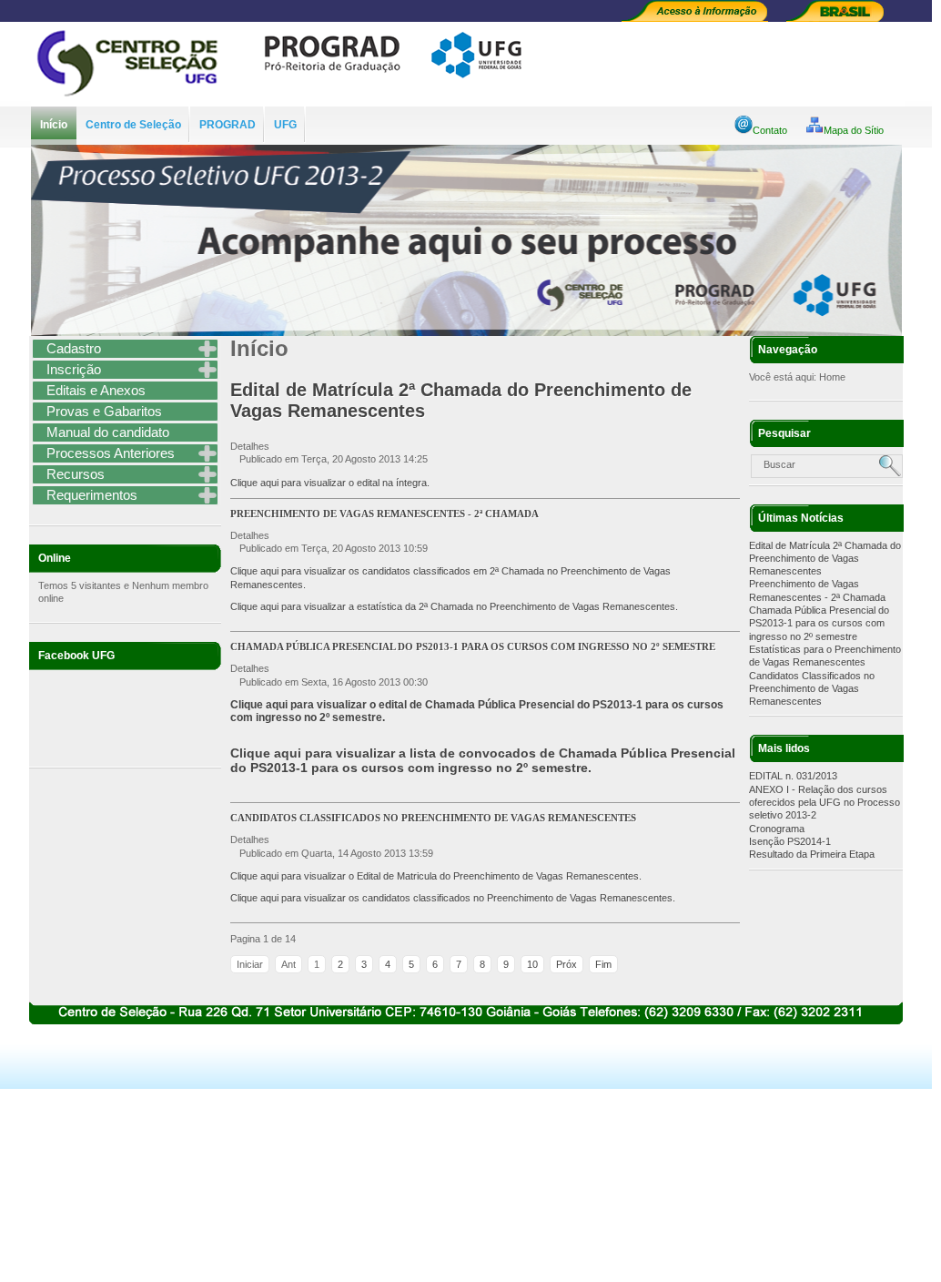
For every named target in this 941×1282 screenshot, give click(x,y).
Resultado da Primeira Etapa (812, 854)
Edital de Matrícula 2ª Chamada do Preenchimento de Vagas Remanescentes (825, 558)
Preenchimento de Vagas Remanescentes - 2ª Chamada (384, 513)
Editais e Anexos (96, 390)
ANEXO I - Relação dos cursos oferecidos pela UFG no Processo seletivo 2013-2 (824, 802)
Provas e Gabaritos (104, 411)
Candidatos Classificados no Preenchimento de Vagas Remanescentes (812, 688)
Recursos (75, 474)
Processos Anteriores (110, 453)
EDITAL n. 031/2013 (793, 775)
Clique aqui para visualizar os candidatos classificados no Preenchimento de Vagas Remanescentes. (452, 897)
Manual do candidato (107, 432)
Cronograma (776, 828)
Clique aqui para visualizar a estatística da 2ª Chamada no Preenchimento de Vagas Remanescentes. (454, 606)
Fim (603, 964)
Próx (566, 964)
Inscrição (73, 369)
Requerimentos (91, 495)
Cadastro (73, 348)
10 (532, 964)
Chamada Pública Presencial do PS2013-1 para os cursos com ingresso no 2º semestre (819, 623)
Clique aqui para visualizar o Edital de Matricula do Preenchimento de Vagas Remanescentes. (436, 875)
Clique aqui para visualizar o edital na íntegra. (330, 482)
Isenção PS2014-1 (790, 841)
